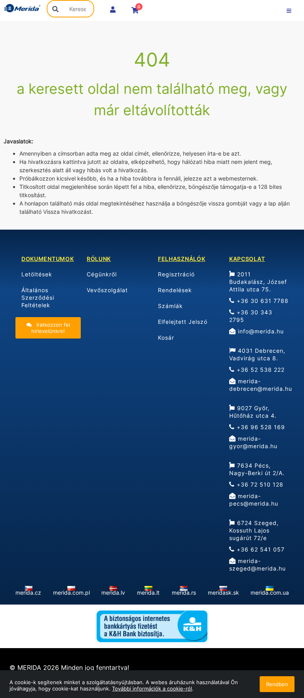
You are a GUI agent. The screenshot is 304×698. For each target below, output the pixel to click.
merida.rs (184, 592)
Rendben (277, 684)
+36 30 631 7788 (262, 300)
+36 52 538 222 (260, 369)
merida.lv (113, 592)
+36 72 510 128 (259, 484)
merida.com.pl (71, 592)
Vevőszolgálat (107, 290)
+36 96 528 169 (260, 427)
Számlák (170, 305)
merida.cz (28, 592)
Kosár (166, 337)
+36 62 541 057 (260, 549)
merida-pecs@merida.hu (253, 500)
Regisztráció (176, 274)
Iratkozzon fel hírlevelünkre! (50, 327)
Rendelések (175, 290)
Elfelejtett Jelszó (182, 321)
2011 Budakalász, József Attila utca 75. (258, 282)
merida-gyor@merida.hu (253, 442)
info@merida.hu (260, 331)
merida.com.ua (270, 592)
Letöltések (36, 274)
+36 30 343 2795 (250, 316)
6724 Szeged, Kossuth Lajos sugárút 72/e (254, 530)
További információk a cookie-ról (152, 688)
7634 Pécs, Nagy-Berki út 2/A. (257, 469)
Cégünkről (102, 274)
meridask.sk (223, 592)
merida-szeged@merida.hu (257, 564)
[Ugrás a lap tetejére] (280, 650)
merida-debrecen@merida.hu (260, 385)
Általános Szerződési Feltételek (37, 297)
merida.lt (148, 592)
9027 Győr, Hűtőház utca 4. (253, 412)
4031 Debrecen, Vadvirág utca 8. (257, 354)
